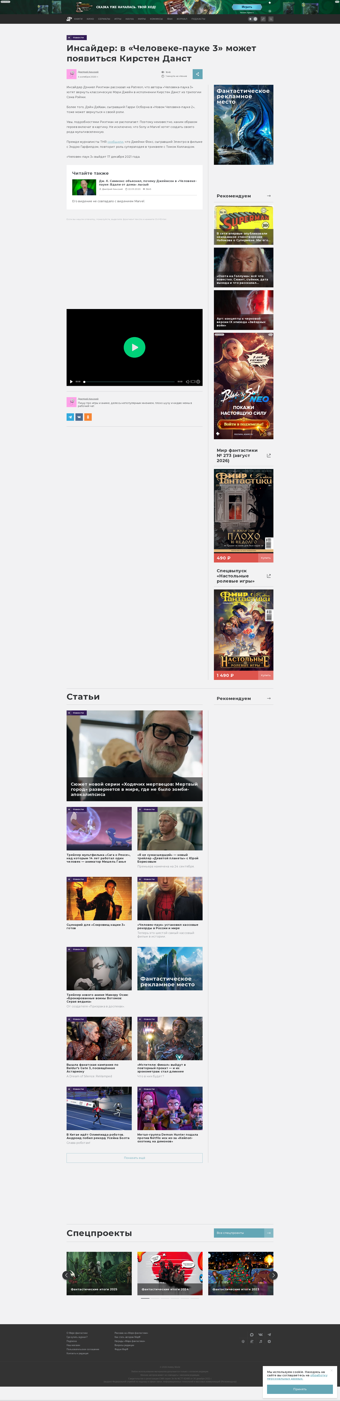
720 (197, 369)
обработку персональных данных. (297, 1377)
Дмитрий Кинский (88, 71)
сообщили (115, 142)
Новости (78, 37)
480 (197, 374)
